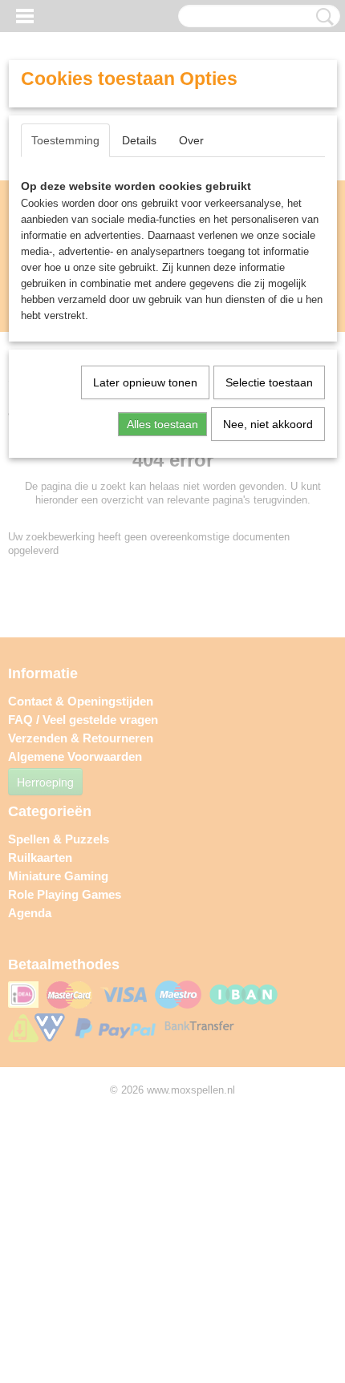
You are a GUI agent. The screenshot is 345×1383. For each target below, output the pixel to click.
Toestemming (65, 140)
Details (139, 140)
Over (191, 140)
